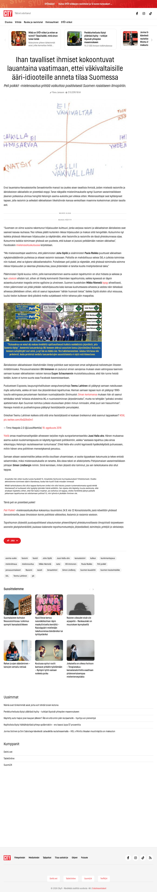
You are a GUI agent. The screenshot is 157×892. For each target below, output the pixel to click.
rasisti (39, 570)
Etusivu (9, 22)
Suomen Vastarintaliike (110, 570)
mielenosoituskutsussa (28, 245)
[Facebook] (137, 13)
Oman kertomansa (87, 394)
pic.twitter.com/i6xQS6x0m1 (18, 419)
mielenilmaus (11, 564)
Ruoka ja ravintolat (33, 22)
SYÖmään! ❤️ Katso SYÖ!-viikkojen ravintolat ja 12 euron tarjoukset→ (78, 4)
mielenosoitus (28, 564)
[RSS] (150, 858)
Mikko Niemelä (45, 564)
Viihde (18, 22)
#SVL (122, 415)
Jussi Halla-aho (63, 558)
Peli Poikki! (9, 510)
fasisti (35, 558)
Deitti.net (8, 752)
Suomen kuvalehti (88, 570)
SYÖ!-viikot (66, 22)
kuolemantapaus (108, 558)
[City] (7, 857)
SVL (7, 576)
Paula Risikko (86, 564)
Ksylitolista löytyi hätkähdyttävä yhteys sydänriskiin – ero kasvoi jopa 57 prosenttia (42, 725)
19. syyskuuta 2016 (51, 428)
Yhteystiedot (19, 858)
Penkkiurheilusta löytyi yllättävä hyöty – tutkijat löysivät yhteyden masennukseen (41, 712)
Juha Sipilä (47, 558)
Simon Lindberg (68, 570)
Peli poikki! (101, 564)
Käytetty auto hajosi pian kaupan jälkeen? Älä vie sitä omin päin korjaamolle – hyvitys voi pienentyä (50, 718)
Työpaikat (47, 858)
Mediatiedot (34, 858)
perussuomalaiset (13, 570)
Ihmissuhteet (52, 22)
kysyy (105, 282)
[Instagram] (144, 13)
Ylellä (6, 436)
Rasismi (29, 570)
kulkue (93, 558)
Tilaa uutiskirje (61, 858)
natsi (58, 564)
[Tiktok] (150, 13)
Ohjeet (74, 858)
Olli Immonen (70, 564)
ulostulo (12, 278)
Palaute (84, 858)
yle (33, 576)
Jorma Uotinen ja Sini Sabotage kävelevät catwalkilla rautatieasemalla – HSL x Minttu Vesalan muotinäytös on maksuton (59, 731)
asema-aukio (11, 558)
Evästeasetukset (99, 888)
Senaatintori (52, 570)
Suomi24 (8, 765)
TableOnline (9, 758)
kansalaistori (80, 558)
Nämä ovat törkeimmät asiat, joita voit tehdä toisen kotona (31, 705)
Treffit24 (103, 879)
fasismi (25, 558)
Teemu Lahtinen (20, 576)
